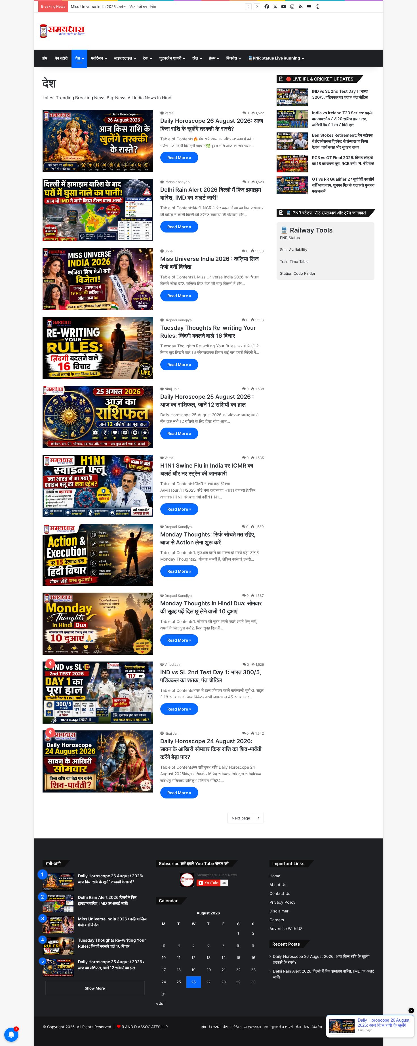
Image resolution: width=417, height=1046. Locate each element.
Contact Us (279, 893)
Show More (95, 988)
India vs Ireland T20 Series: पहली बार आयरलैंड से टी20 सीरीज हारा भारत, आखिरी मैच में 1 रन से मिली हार (342, 118)
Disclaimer (278, 911)
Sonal (169, 251)
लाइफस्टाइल (123, 58)
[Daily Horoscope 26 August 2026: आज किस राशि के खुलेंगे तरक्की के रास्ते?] (98, 141)
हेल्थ (212, 58)
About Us (277, 884)
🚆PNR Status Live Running (274, 58)
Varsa (169, 113)
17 (164, 969)
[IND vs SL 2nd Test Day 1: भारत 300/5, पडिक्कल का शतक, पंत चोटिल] (98, 693)
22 (238, 969)
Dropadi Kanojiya (178, 320)
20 (208, 969)
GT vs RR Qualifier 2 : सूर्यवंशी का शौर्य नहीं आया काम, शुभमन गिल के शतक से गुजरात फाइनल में (343, 185)
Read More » (179, 157)
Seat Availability (293, 249)
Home (274, 876)
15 (238, 957)
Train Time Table (294, 261)
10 (164, 957)
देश (77, 58)
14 (224, 957)
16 (253, 957)
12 (193, 957)
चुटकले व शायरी (170, 58)
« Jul (160, 1003)
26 (193, 982)
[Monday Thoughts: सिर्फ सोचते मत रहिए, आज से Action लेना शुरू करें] (98, 555)
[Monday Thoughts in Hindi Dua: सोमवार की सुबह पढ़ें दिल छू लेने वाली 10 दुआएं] (98, 624)
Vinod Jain (173, 664)
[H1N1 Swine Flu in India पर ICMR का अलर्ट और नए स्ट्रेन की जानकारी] (98, 486)
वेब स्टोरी (61, 58)
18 (179, 969)
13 (208, 957)
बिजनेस (231, 58)
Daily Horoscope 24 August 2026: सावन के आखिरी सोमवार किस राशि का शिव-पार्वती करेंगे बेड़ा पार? (211, 749)
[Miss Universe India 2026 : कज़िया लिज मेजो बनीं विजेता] (98, 279)
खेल (195, 58)
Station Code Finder (297, 273)
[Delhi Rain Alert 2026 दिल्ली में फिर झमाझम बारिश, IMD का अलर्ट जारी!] (98, 210)
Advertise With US (286, 928)
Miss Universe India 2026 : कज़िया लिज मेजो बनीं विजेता (114, 6)
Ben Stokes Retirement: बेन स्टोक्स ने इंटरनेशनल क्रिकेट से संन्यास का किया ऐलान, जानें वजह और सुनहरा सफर (342, 141)
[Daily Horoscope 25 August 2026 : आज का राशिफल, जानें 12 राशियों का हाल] (98, 417)
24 (163, 982)
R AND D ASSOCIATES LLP (145, 1026)
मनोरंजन (97, 58)
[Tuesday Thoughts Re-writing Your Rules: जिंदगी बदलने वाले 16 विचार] (98, 348)
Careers (276, 920)
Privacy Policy (282, 902)
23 (253, 969)
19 (193, 969)
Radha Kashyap (177, 182)
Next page (241, 818)
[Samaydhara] (62, 31)
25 (178, 982)
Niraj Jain (172, 389)
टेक (145, 58)
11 (178, 957)
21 (224, 969)
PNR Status (290, 237)
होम (44, 58)
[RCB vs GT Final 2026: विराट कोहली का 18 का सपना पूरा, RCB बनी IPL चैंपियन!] (292, 163)
